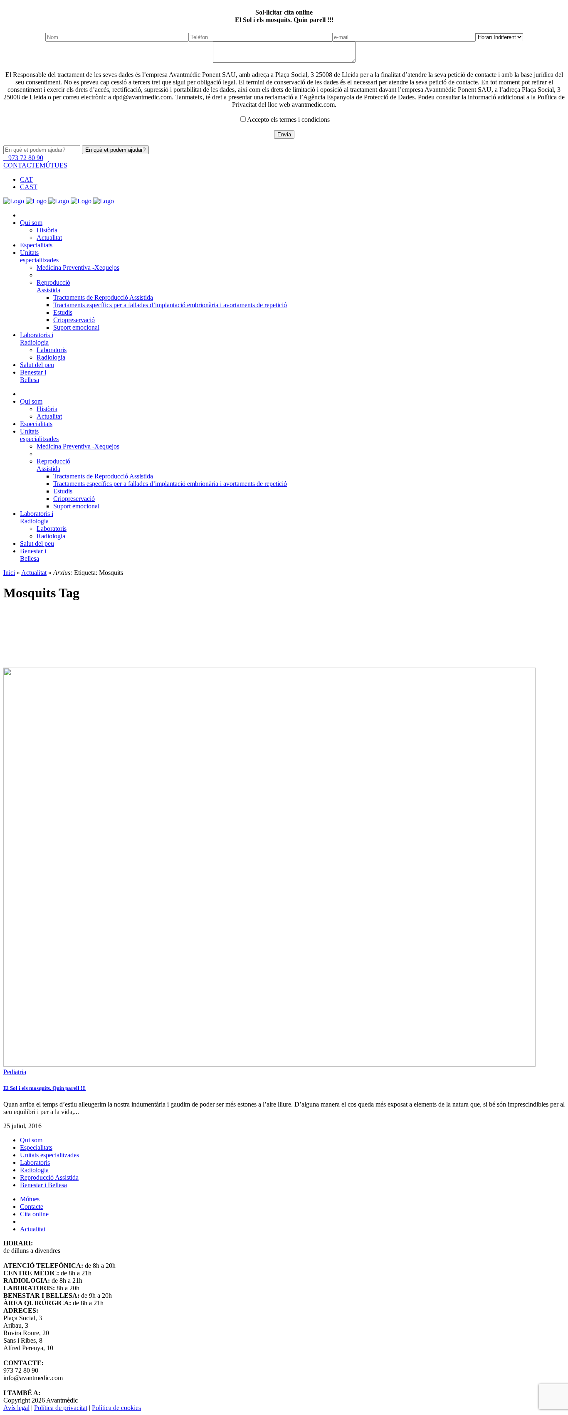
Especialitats (36, 1147)
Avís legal (16, 1407)
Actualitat (32, 1229)
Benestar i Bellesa (43, 1184)
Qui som (31, 1140)
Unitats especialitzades (49, 1155)
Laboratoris (35, 1162)
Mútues (30, 1199)
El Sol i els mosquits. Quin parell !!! (44, 1088)
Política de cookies (116, 1407)
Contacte (31, 1206)
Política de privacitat (60, 1407)
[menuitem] (26, 179)
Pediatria (14, 1071)
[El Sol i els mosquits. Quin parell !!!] (284, 868)
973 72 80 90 (25, 157)
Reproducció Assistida (49, 1177)
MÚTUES (53, 165)
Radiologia (34, 1169)
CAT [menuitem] (26, 179)
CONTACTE (21, 165)
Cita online (34, 1214)
